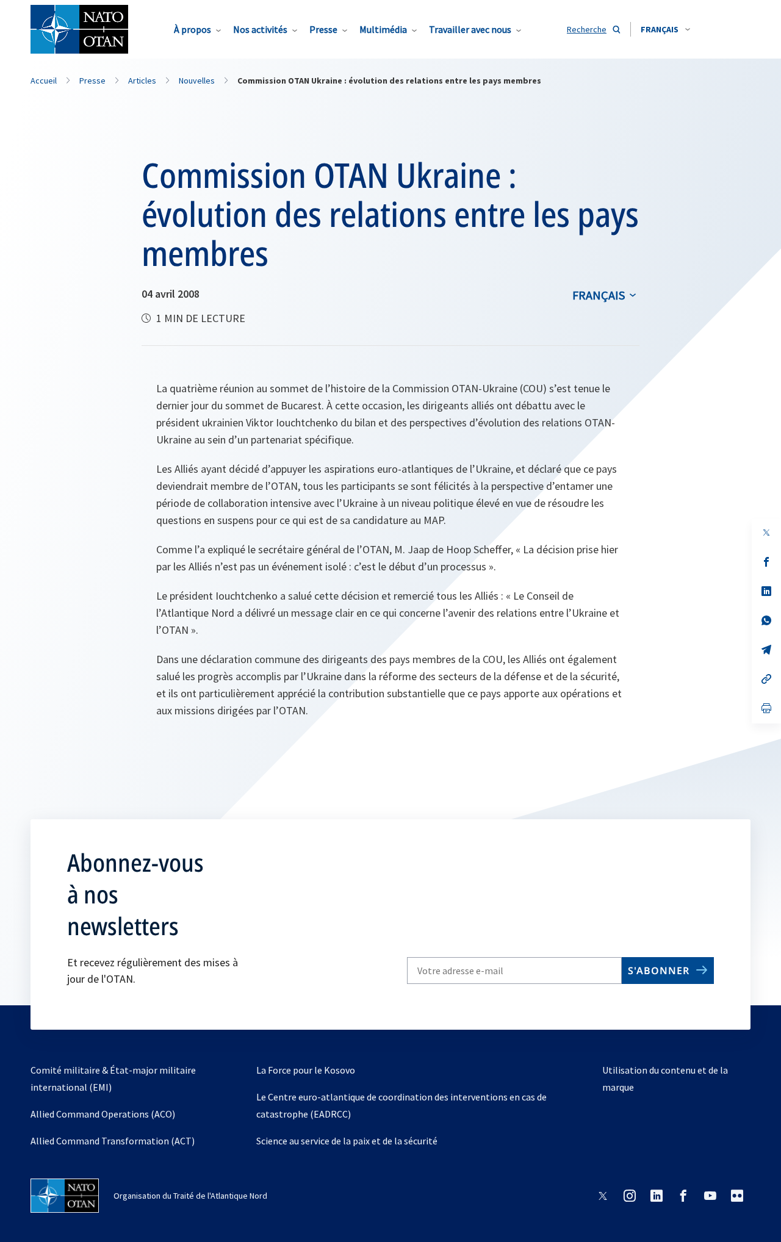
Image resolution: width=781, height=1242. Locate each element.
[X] (766, 532)
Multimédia (383, 29)
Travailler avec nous (470, 29)
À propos (192, 29)
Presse (323, 29)
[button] (665, 29)
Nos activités (260, 29)
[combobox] (665, 29)
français (598, 295)
